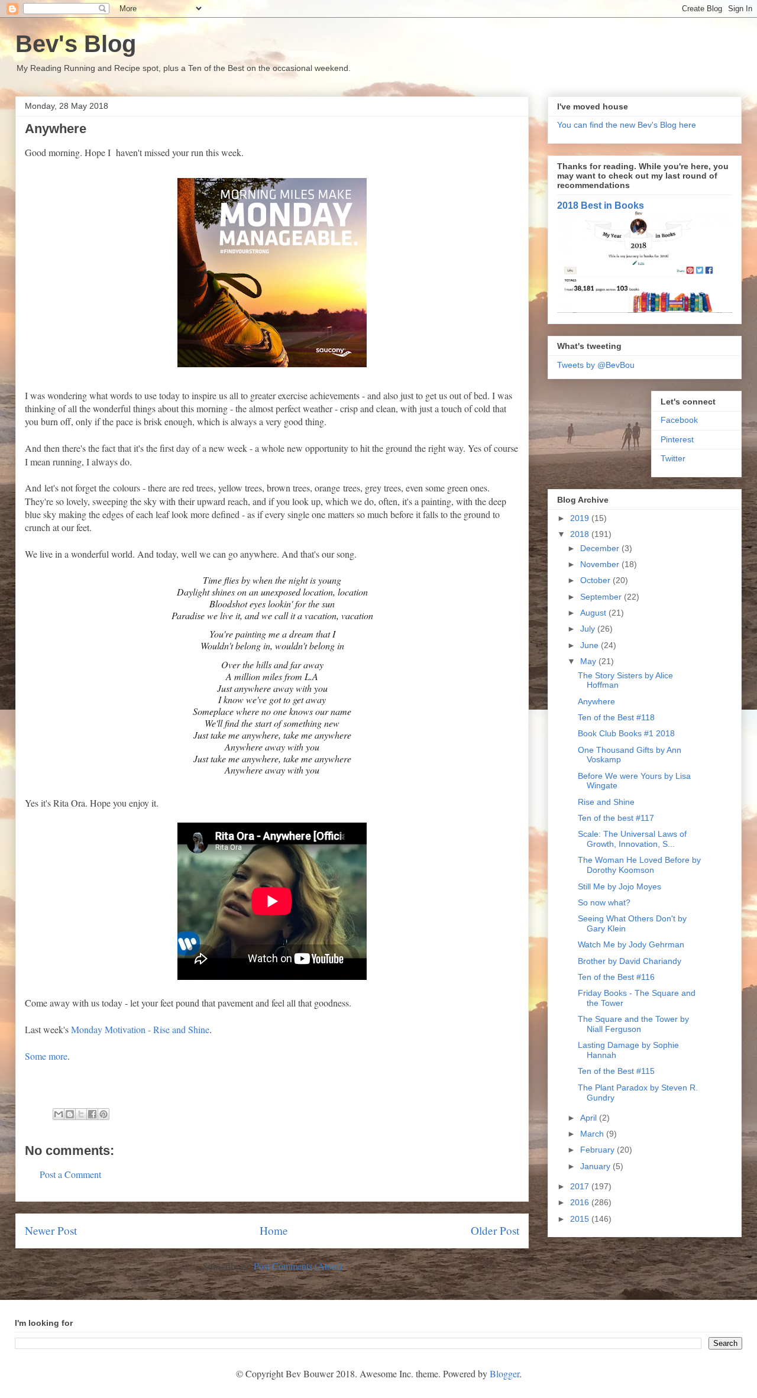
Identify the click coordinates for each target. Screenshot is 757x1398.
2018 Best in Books (600, 205)
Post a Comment (70, 1174)
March (593, 1133)
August (594, 612)
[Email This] (58, 1114)
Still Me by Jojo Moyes (619, 886)
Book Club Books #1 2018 (626, 733)
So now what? (604, 902)
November (601, 564)
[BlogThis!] (70, 1114)
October (596, 580)
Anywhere (596, 701)
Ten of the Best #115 (616, 1071)
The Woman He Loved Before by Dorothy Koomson (639, 865)
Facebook (679, 420)
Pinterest (677, 439)
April (589, 1117)
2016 (580, 1202)
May (589, 661)
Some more (46, 1056)
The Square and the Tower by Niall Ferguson (633, 1024)
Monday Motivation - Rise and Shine (140, 1029)
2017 (580, 1186)
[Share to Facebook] (92, 1114)
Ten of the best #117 (616, 818)
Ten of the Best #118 (616, 717)
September (602, 596)
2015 (580, 1219)
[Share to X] (81, 1114)
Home (274, 1230)
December (601, 548)
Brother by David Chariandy (629, 961)
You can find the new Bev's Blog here (626, 125)
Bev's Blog (75, 44)
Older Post (495, 1230)
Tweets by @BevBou (596, 365)
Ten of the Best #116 (616, 977)
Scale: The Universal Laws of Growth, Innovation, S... (632, 839)
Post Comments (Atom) (298, 1266)
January (596, 1166)
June (590, 645)
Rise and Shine (606, 802)
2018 (580, 534)
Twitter (673, 458)
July (588, 628)
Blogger (504, 1373)
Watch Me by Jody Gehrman (631, 944)
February (598, 1149)
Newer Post (51, 1230)
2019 (580, 518)
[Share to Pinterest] (103, 1114)
